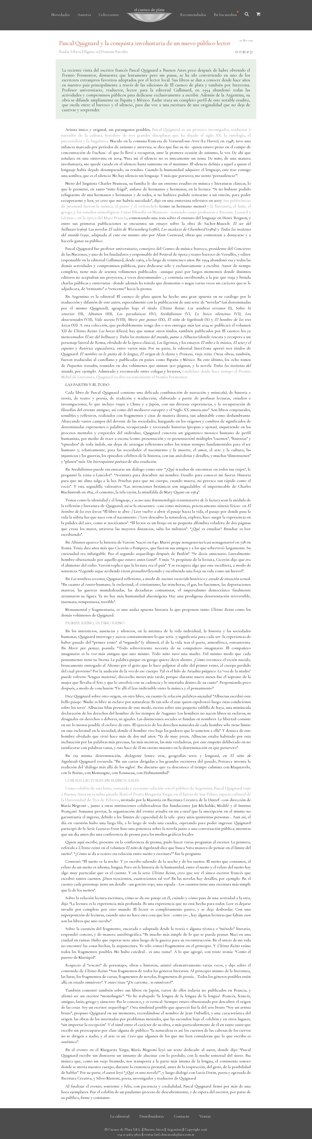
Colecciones (109, 14)
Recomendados (193, 14)
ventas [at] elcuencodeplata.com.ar (169, 1134)
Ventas (205, 1116)
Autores (84, 14)
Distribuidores (152, 1116)
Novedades (60, 14)
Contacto (181, 1116)
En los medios (225, 14)
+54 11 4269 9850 (129, 1134)
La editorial (120, 1116)
